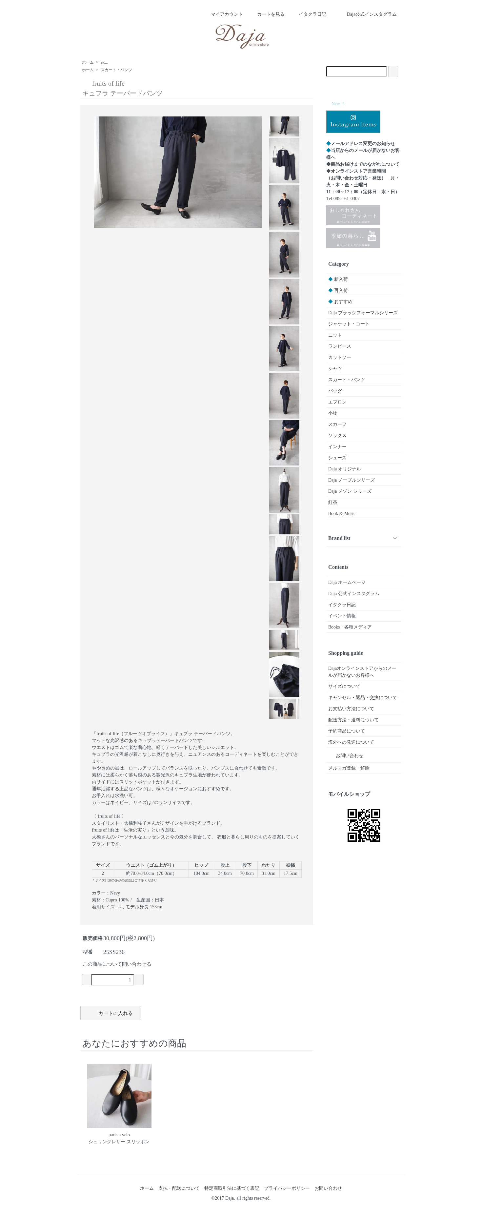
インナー (337, 446)
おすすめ (340, 301)
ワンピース (339, 346)
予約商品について (346, 731)
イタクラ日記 (312, 14)
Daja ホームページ (347, 582)
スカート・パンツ (116, 70)
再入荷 (338, 290)
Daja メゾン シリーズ (350, 491)
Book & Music (341, 513)
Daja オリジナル (344, 468)
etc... (104, 62)
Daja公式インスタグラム (372, 14)
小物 (332, 413)
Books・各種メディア (350, 627)
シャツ (335, 368)
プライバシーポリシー (287, 1188)
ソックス (337, 435)
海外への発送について (351, 742)
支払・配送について (179, 1188)
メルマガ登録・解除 (349, 768)
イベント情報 (342, 615)
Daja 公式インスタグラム (353, 593)
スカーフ (337, 424)
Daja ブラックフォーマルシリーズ (363, 312)
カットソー (339, 357)
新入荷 (338, 279)
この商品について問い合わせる (117, 964)
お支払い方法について (351, 708)
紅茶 (332, 502)
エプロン (337, 402)
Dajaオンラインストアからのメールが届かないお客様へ (362, 672)
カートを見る (271, 14)
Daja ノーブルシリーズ (351, 480)
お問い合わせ (349, 755)
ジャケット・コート (349, 323)
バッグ (335, 390)
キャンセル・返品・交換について (362, 697)
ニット (335, 335)
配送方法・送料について (353, 719)
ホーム (88, 62)
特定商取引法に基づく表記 (231, 1188)
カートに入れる (115, 1012)
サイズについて (344, 686)
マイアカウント (227, 14)
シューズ (337, 457)
